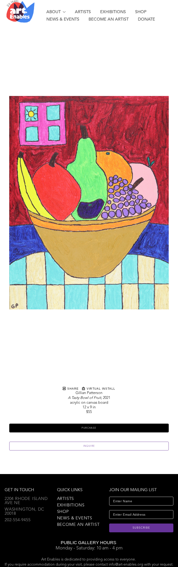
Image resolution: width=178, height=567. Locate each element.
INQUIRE (89, 446)
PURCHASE (89, 428)
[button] (56, 12)
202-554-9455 (18, 520)
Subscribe (141, 528)
